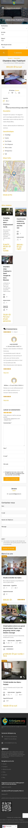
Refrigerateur (8, 150)
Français (8, 826)
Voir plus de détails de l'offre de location (7, 214)
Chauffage (7, 135)
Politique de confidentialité (14, 817)
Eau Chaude (8, 141)
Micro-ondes (8, 147)
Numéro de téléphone (7, 520)
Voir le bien (14, 571)
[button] (14, 174)
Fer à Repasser (9, 144)
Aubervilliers (17, 58)
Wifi (6, 154)
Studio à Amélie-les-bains (12, 578)
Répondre (6, 373)
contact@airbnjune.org (10, 743)
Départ (3, 38)
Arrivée (3, 32)
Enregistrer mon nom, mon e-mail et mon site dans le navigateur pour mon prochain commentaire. (14, 473)
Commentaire (8, 423)
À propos (5, 766)
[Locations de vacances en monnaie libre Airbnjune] (14, 4)
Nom (5, 448)
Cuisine (7, 138)
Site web (6, 464)
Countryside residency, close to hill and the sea (21, 223)
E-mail (6, 456)
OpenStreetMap (19, 191)
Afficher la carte (7, 769)
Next (25, 77)
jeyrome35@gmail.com (15, 494)
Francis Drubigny (19, 820)
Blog (4, 777)
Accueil (10, 58)
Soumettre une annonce (14, 8)
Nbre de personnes (6, 44)
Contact (5, 774)
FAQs (4, 772)
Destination (4, 26)
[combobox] (14, 29)
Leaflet (15, 191)
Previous (3, 77)
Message (4, 526)
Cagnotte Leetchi (6, 787)
